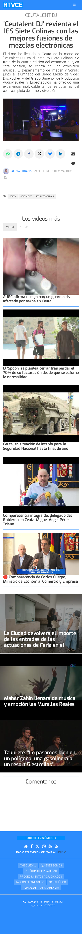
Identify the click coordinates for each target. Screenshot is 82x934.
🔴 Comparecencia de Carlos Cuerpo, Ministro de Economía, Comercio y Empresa (40, 579)
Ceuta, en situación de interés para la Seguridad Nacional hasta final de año (35, 446)
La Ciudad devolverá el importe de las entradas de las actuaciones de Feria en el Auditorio (40, 642)
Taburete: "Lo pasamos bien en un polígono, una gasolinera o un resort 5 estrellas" (39, 758)
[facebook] (31, 846)
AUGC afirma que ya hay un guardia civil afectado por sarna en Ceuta (38, 299)
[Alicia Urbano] (6, 171)
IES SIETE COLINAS (45, 196)
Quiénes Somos (51, 865)
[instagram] (44, 846)
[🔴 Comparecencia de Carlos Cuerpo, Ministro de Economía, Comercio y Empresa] (41, 554)
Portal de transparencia (41, 887)
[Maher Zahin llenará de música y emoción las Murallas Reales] (41, 683)
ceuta (13, 196)
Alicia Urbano (21, 171)
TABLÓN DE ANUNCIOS (30, 882)
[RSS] (56, 846)
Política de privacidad (41, 871)
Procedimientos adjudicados (41, 876)
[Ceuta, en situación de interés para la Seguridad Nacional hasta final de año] (41, 413)
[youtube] (50, 846)
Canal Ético (57, 882)
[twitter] (37, 846)
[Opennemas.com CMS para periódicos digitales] (43, 903)
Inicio (62, 852)
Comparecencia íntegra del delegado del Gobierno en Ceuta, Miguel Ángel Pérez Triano (37, 520)
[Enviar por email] (73, 154)
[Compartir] (8, 154)
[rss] (5, 177)
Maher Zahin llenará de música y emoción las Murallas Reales (39, 701)
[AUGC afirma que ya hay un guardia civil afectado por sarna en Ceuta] (41, 266)
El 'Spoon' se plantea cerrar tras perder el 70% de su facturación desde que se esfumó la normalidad (41, 372)
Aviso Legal (28, 865)
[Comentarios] (73, 163)
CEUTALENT (26, 196)
